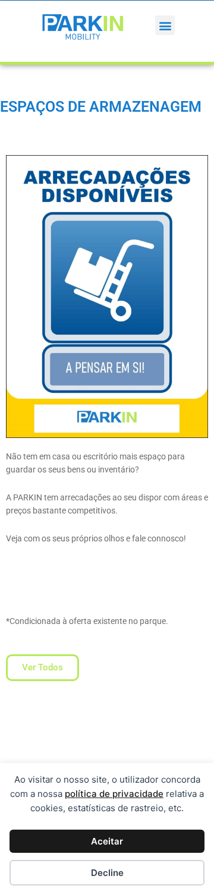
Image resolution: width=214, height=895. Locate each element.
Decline (107, 872)
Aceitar (107, 841)
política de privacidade (114, 793)
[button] (165, 25)
